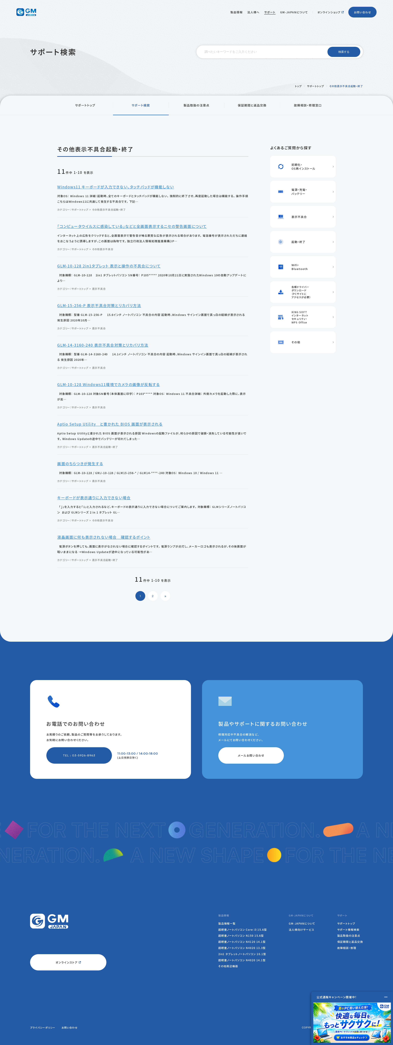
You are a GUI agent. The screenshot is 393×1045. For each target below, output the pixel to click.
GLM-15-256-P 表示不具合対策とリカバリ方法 (99, 305)
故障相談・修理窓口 (308, 105)
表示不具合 (106, 209)
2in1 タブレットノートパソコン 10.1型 (242, 954)
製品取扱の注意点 (196, 105)
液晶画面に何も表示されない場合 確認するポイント (103, 537)
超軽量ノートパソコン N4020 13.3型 (242, 948)
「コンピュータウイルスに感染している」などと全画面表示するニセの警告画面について (132, 226)
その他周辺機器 (228, 966)
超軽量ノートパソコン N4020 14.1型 (242, 960)
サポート (270, 12)
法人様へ (253, 12)
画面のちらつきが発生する (80, 463)
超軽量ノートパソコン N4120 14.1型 (242, 942)
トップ (298, 86)
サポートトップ (315, 86)
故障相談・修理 (346, 948)
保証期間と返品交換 (252, 105)
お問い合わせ (362, 12)
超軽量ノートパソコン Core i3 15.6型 (242, 929)
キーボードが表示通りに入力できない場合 (94, 497)
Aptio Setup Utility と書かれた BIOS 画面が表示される (110, 424)
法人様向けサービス (301, 929)
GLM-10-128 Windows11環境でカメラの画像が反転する (108, 384)
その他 (96, 209)
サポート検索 (141, 105)
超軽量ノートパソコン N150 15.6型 (241, 935)
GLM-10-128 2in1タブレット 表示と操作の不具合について (109, 265)
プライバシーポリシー (43, 1027)
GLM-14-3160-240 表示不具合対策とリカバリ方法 (102, 345)
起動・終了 (119, 209)
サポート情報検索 (348, 929)
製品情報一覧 (227, 923)
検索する (343, 51)
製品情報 (236, 12)
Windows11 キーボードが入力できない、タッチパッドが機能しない (115, 186)
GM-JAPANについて (294, 12)
